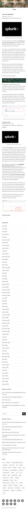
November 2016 (6, 331)
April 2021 (4, 262)
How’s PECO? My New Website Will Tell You (12, 439)
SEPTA (10, 485)
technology (17, 488)
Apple (21, 465)
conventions (6, 470)
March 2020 (5, 281)
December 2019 (6, 290)
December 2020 (6, 267)
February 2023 (5, 245)
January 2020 (5, 287)
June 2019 (4, 298)
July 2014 (4, 350)
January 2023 (5, 248)
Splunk (11, 147)
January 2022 (5, 253)
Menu (14, 9)
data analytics (14, 470)
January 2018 (5, 317)
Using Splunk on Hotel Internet (11, 18)
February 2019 (5, 309)
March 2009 (5, 375)
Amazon (8, 462)
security (5, 485)
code (23, 467)
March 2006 (5, 381)
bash (19, 467)
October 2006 (5, 378)
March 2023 (5, 242)
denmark (21, 470)
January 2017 (5, 326)
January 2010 (5, 373)
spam (21, 485)
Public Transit (6, 482)
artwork (5, 467)
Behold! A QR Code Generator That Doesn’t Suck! (13, 442)
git (21, 472)
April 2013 (4, 359)
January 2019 (5, 312)
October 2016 (5, 334)
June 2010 (4, 370)
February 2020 (5, 284)
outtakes (17, 477)
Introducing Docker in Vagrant (9, 445)
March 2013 (5, 362)
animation (5, 465)
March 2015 (5, 345)
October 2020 (5, 270)
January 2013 (5, 367)
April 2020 (4, 278)
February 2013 (5, 364)
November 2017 (6, 323)
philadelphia (6, 480)
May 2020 (4, 276)
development (6, 472)
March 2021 (5, 265)
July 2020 (4, 273)
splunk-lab (10, 488)
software (16, 485)
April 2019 (4, 303)
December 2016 (6, 328)
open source (6, 477)
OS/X (12, 477)
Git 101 (4, 475)
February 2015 (5, 348)
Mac (9, 475)
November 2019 (6, 292)
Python (13, 482)
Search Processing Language (18, 174)
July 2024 (4, 237)
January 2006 (5, 384)
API (17, 465)
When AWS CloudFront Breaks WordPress (12, 397)
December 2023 (6, 240)
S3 (17, 482)
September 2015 (6, 342)
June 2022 (4, 251)
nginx (20, 475)
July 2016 (4, 337)
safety (21, 482)
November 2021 (6, 256)
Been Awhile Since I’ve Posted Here (10, 402)
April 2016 (4, 339)
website (13, 490)
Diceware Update (6, 399)
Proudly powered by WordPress (9, 507)
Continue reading (6, 122)
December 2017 (6, 320)
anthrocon (11, 465)
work (4, 493)
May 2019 (4, 301)
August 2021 (5, 259)
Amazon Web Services (17, 462)
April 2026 (4, 231)
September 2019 (6, 295)
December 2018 (6, 314)
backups (15, 467)
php (16, 480)
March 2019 (5, 306)
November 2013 (6, 356)
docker (12, 472)
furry (17, 472)
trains (23, 488)
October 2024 (5, 234)
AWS (9, 467)
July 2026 (4, 226)
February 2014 (5, 353)
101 (3, 462)
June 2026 (4, 228)
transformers (6, 490)
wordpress (19, 490)
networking (14, 475)
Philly (11, 480)
